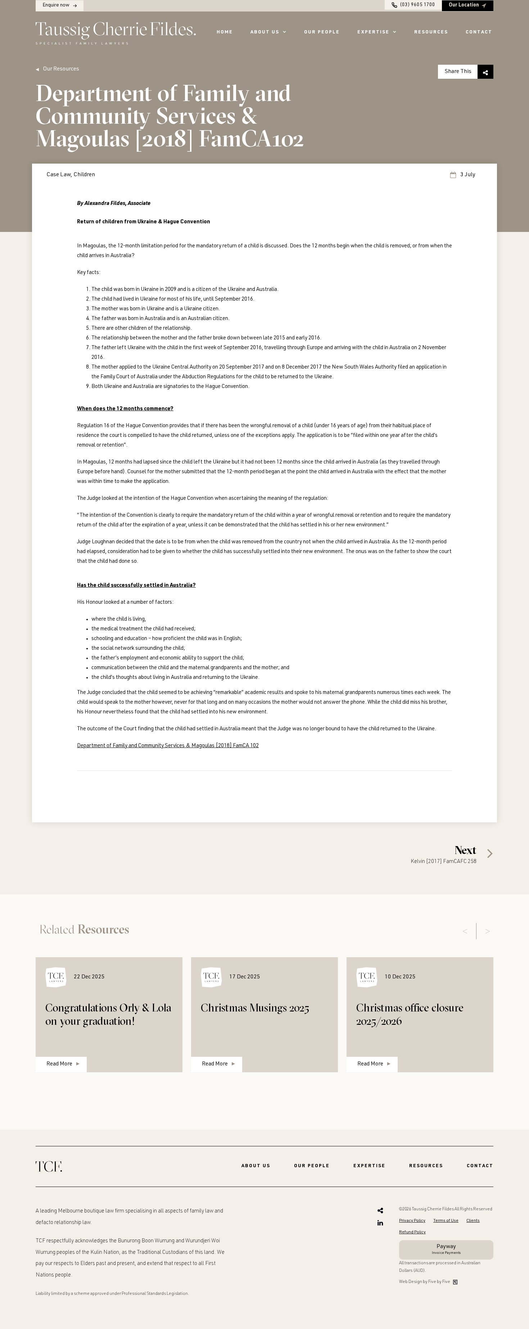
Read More (59, 1064)
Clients (473, 1221)
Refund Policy (412, 1232)
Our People (322, 32)
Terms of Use (445, 1221)
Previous (465, 931)
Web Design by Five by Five (425, 1282)
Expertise (373, 32)
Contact (479, 32)
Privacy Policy (412, 1221)
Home (225, 32)
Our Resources (61, 69)
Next (487, 931)
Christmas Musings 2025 (255, 1007)
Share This (458, 71)
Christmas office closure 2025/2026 (410, 1014)
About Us (264, 32)
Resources (431, 32)
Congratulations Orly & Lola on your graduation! (108, 1014)
